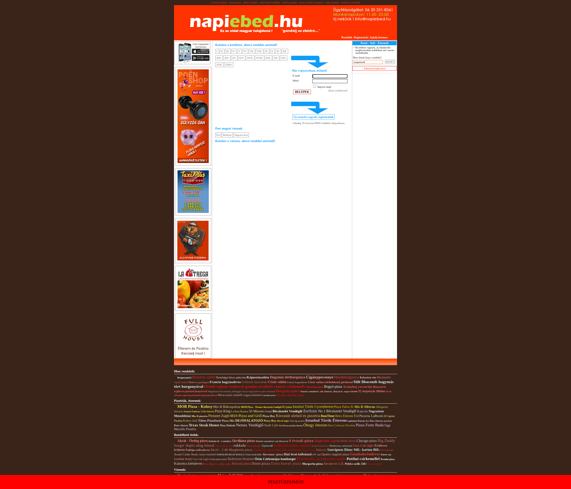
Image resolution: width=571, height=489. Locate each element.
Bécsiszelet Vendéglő (272, 407)
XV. (234, 58)
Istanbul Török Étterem (326, 420)
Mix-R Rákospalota (226, 407)
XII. (285, 51)
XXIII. (228, 64)
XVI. (241, 58)
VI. (245, 51)
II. (222, 51)
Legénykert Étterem (356, 421)
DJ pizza (287, 407)
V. (239, 51)
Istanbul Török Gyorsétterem (313, 407)
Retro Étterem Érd (347, 416)
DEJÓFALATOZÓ (249, 420)
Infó (372, 43)
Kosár (364, 43)
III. (228, 51)
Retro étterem (181, 425)
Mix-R (358, 407)
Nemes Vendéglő (249, 425)
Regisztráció (361, 37)
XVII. (250, 58)
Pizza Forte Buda (370, 425)
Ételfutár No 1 (314, 411)
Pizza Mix (228, 420)
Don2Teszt (328, 416)
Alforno (369, 407)
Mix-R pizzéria (200, 416)
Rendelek (346, 37)
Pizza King (222, 411)
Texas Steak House (204, 425)
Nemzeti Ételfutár (192, 411)
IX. (266, 51)
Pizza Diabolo (227, 425)
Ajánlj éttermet (378, 37)
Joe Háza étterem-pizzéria (379, 420)
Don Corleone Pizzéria (341, 425)
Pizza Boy (269, 416)
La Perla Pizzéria (239, 411)
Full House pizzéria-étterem (291, 426)
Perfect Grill (190, 420)
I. (217, 51)
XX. (276, 58)
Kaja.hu (362, 411)
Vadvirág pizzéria (297, 421)
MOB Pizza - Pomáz (252, 407)
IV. (234, 51)
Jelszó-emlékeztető (338, 90)
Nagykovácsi (241, 135)
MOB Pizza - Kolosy (195, 406)
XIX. (268, 58)
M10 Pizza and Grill (246, 416)
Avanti (268, 411)
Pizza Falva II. (344, 407)
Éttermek (383, 43)
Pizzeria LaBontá (371, 416)
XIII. (218, 58)
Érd (218, 135)
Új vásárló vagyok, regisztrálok (313, 117)
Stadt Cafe (271, 425)
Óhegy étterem (315, 425)
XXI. (283, 58)
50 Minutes (257, 411)
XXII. (219, 64)
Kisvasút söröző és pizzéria (298, 415)
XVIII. (259, 58)
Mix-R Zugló (283, 421)
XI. (278, 51)
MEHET (390, 61)
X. (272, 51)
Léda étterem (207, 411)
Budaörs (227, 135)
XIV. (226, 58)
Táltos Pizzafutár (209, 420)
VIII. (259, 51)
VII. (252, 51)
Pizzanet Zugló (219, 416)
